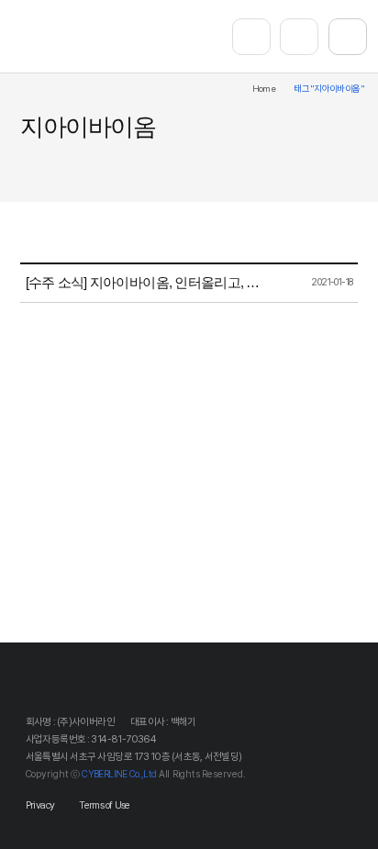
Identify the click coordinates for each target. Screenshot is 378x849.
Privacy (40, 805)
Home (264, 89)
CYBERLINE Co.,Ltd (119, 774)
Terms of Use (104, 805)
